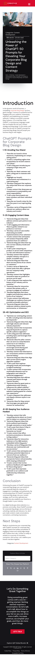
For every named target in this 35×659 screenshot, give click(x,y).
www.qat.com (17, 648)
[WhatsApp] (20, 568)
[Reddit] (14, 568)
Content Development (13, 34)
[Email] (17, 570)
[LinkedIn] (17, 568)
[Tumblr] (24, 568)
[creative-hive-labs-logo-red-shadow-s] (10, 2)
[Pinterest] (27, 568)
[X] (11, 568)
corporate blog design (17, 110)
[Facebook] (7, 568)
